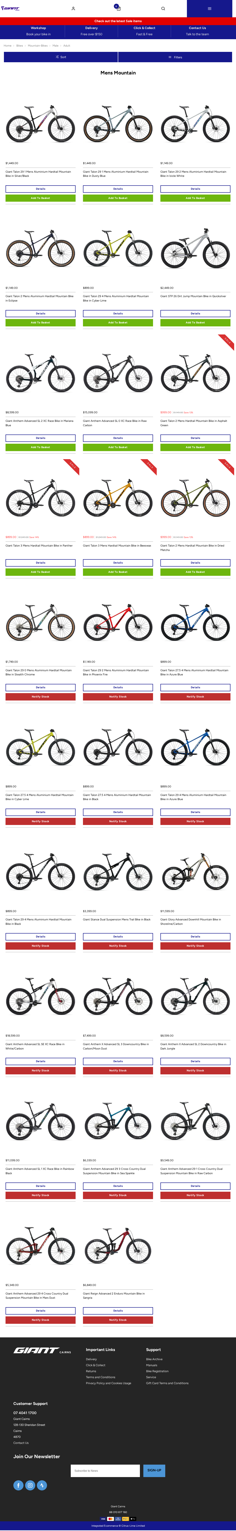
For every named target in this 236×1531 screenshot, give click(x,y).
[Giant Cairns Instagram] (30, 1485)
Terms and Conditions (100, 1377)
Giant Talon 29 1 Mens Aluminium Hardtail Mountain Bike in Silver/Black (38, 174)
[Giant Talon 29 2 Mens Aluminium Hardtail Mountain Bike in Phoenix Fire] (118, 623)
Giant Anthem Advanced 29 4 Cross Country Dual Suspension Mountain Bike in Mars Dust (37, 1296)
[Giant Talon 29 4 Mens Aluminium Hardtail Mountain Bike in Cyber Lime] (118, 248)
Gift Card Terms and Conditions (167, 1383)
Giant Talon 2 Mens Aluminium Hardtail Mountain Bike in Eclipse (40, 298)
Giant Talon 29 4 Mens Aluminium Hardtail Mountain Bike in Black (38, 921)
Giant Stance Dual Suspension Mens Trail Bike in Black (116, 919)
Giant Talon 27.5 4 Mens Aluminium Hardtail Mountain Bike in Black (117, 797)
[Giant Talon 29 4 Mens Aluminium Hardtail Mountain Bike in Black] (41, 872)
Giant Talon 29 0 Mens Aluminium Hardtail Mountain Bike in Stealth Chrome (39, 672)
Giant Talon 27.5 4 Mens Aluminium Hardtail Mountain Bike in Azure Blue (194, 672)
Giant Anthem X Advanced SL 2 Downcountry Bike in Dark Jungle (193, 1046)
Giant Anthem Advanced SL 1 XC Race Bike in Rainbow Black (40, 1171)
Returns (91, 1371)
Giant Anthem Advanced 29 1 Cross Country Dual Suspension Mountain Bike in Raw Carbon (191, 1171)
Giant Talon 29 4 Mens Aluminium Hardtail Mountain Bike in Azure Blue (193, 797)
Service (151, 1377)
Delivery (91, 1359)
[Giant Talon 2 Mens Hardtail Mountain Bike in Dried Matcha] (195, 498)
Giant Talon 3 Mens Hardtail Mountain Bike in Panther (39, 545)
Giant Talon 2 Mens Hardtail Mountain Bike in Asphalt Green (193, 423)
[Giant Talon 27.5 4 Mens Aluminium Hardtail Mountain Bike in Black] (118, 747)
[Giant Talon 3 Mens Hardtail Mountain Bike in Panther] (41, 498)
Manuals (151, 1365)
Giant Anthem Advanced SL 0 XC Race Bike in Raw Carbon (115, 423)
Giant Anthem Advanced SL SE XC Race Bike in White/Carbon (35, 1046)
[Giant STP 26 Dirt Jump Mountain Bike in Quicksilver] (195, 248)
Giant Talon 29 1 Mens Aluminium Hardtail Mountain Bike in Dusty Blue (115, 174)
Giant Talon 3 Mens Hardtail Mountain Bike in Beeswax (117, 545)
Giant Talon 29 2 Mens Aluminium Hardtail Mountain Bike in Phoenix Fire (116, 672)
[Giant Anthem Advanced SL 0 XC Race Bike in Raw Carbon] (118, 373)
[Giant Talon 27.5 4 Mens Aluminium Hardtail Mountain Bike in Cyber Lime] (41, 747)
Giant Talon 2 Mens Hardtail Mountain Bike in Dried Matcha (192, 548)
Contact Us (21, 1443)
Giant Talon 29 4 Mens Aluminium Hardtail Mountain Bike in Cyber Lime (116, 298)
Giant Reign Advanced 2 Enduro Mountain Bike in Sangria (114, 1296)
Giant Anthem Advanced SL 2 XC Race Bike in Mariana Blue (39, 423)
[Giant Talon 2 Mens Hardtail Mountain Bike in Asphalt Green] (195, 373)
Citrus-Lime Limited (133, 1525)
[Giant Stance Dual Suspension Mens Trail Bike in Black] (118, 872)
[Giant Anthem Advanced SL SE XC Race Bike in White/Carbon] (41, 996)
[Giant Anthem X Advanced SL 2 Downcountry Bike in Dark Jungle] (195, 996)
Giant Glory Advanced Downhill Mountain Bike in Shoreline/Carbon (190, 921)
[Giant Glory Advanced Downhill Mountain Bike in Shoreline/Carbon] (195, 872)
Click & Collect (95, 1365)
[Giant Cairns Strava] (42, 1485)
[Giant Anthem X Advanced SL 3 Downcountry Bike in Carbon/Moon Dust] (118, 996)
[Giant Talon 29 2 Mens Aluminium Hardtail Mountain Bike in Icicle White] (195, 124)
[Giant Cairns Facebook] (18, 1485)
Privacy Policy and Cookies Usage (108, 1383)
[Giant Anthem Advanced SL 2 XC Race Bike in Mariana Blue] (41, 373)
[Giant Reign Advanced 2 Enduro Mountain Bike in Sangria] (118, 1246)
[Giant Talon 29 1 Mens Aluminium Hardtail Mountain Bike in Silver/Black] (41, 124)
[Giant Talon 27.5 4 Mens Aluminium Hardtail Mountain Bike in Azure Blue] (195, 623)
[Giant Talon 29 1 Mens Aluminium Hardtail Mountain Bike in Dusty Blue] (118, 124)
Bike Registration (157, 1371)
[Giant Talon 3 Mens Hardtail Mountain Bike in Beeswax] (118, 498)
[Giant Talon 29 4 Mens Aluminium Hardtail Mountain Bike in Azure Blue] (195, 747)
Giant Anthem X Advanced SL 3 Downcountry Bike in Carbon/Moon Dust (116, 1046)
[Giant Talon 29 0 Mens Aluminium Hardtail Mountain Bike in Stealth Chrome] (41, 623)
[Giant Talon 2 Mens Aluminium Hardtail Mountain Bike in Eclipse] (41, 248)
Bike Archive (154, 1359)
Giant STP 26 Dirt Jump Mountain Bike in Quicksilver (193, 296)
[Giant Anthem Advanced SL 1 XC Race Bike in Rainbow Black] (41, 1121)
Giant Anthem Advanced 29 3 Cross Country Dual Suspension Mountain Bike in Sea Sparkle (114, 1171)
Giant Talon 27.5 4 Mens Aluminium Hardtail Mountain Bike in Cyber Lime (40, 797)
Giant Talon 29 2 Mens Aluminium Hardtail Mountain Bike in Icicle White (193, 174)
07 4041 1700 (24, 1413)
